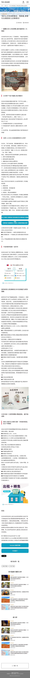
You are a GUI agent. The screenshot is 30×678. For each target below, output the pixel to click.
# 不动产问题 (11, 566)
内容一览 (6, 5)
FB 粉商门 (15, 551)
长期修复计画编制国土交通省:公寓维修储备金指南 (15, 223)
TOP (2, 5)
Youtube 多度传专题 (15, 545)
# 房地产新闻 (4, 566)
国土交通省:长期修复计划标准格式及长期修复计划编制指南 (15, 218)
